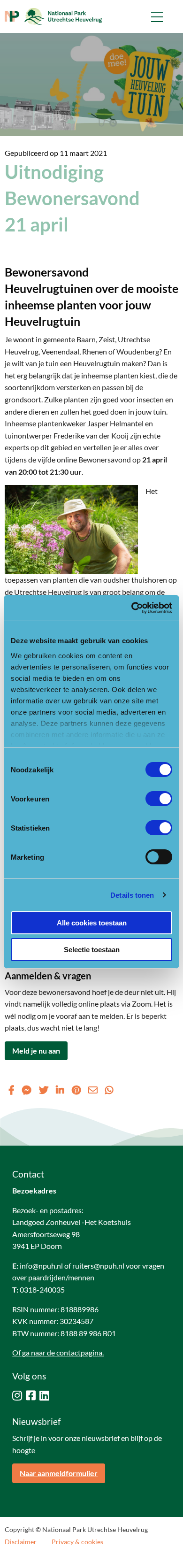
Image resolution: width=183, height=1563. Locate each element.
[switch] (158, 798)
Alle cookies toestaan (92, 923)
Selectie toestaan (92, 950)
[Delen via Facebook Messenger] (26, 1090)
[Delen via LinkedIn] (60, 1090)
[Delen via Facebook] (11, 1090)
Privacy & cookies (77, 1542)
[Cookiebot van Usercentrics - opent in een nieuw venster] (131, 608)
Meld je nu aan (36, 1050)
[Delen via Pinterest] (76, 1090)
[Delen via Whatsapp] (109, 1090)
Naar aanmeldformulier (59, 1473)
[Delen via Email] (93, 1090)
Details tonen (132, 895)
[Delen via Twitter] (43, 1090)
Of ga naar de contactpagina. (58, 1352)
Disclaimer (21, 1542)
